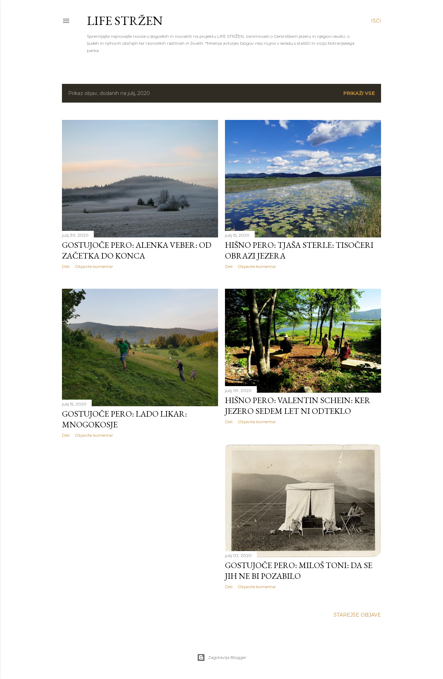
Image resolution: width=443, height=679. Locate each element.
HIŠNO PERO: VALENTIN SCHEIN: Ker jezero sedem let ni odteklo (297, 405)
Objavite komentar (94, 266)
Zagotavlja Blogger (227, 657)
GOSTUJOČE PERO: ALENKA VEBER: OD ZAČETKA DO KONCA (136, 250)
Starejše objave (357, 615)
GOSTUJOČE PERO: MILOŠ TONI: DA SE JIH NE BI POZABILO (298, 570)
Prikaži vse (359, 93)
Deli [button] (66, 266)
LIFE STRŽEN (125, 20)
